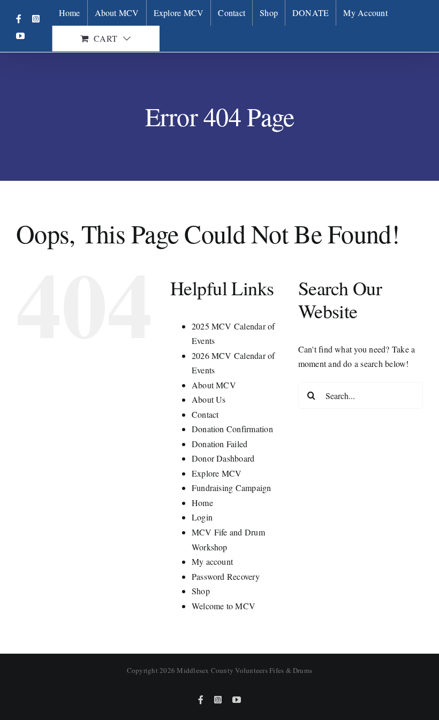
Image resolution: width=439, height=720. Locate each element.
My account (212, 561)
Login (202, 517)
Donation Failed (220, 443)
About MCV (214, 384)
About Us (209, 399)
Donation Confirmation (232, 428)
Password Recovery (226, 576)
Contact (205, 414)
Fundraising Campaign (231, 487)
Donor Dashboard (223, 458)
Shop (201, 590)
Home (202, 502)
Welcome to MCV (223, 605)
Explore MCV (217, 473)
